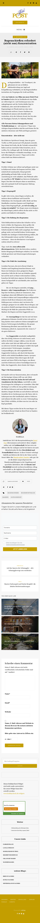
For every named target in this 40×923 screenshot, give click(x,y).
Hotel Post (6, 805)
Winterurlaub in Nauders (11, 883)
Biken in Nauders (8, 876)
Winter (13, 899)
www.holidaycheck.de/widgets (13, 793)
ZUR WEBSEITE (20, 22)
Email (7, 703)
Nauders (5, 497)
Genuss (32, 899)
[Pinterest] (29, 52)
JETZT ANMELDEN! (20, 549)
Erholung (22, 899)
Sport (31, 47)
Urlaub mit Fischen (9, 858)
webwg (23, 910)
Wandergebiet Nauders (21, 457)
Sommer (4, 899)
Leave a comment (13, 481)
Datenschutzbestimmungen (15, 545)
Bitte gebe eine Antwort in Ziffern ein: (19, 733)
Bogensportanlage (28, 493)
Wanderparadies (8, 862)
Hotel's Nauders (8, 879)
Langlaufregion (8, 848)
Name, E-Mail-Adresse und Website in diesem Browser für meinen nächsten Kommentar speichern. (19, 725)
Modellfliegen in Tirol (10, 851)
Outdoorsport (16, 497)
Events (12, 902)
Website (8, 712)
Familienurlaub (8, 844)
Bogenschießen (13, 493)
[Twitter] (25, 52)
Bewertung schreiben (11, 809)
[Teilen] (20, 52)
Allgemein (10, 47)
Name (7, 694)
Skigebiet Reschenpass (10, 855)
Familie (26, 47)
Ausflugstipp (19, 47)
